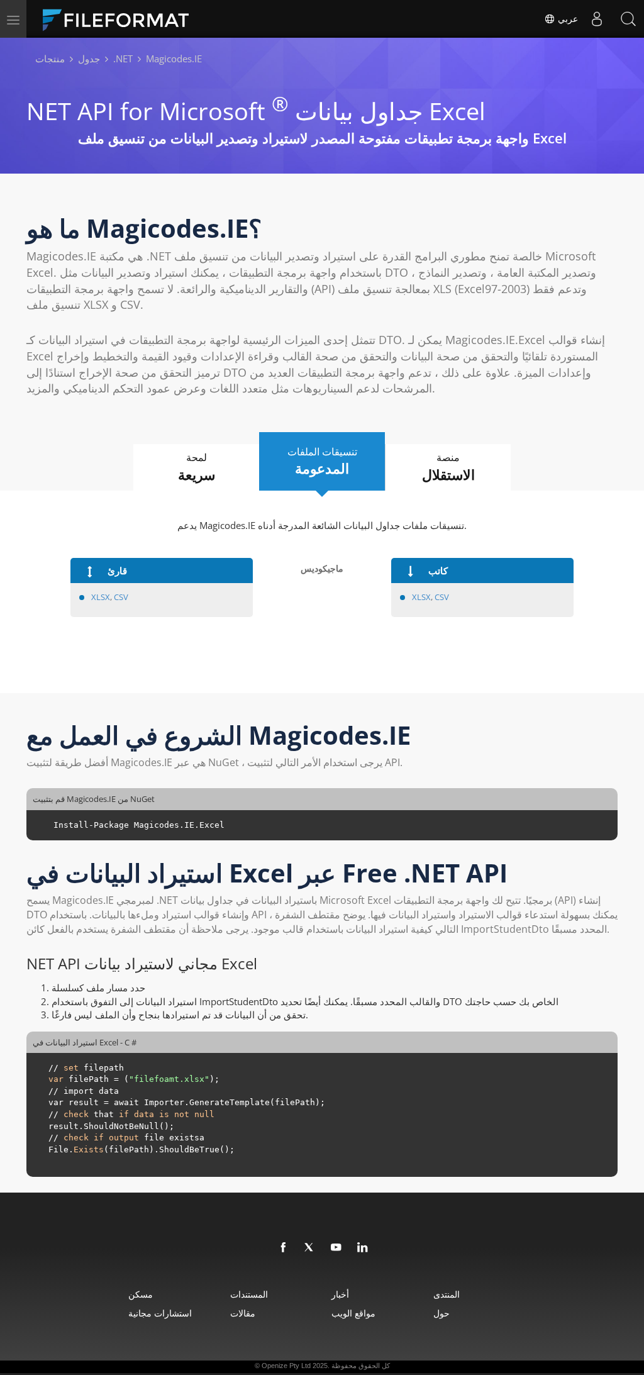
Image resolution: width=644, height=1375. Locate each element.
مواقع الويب (353, 1313)
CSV (121, 597)
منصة (448, 467)
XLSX (100, 597)
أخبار (340, 1294)
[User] (597, 19)
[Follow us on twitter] (310, 1248)
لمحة (196, 467)
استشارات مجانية (160, 1313)
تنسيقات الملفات (322, 461)
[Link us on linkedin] (363, 1248)
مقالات (242, 1313)
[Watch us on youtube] (336, 1248)
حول (441, 1313)
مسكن (140, 1294)
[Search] (628, 19)
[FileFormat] (121, 19)
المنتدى (446, 1294)
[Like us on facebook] (283, 1248)
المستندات (249, 1294)
